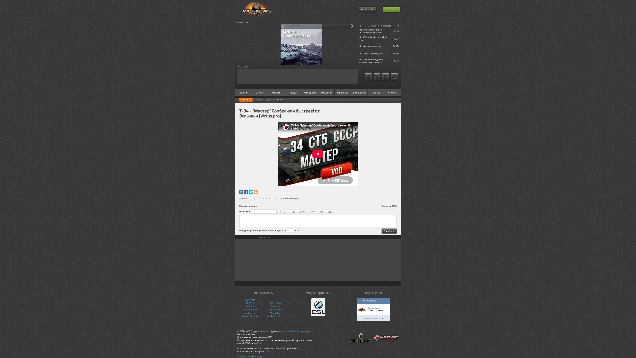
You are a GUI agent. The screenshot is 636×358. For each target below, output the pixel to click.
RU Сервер (309, 92)
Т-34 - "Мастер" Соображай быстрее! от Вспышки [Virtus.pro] (279, 113)
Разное (376, 92)
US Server (342, 92)
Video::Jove (275, 303)
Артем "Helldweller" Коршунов (295, 331)
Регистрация (367, 9)
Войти (391, 9)
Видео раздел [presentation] (263, 99)
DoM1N (250, 303)
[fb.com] (246, 192)
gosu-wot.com (250, 309)
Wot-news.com (374, 308)
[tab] (246, 99)
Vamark (266, 331)
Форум (392, 92)
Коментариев (291, 198)
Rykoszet (250, 299)
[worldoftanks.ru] (360, 345)
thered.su (275, 306)
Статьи (260, 92)
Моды (293, 92)
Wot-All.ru (275, 313)
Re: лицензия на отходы (370, 46)
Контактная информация (249, 356)
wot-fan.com (275, 309)
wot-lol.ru (250, 313)
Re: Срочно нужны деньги (371, 54)
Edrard (245, 198)
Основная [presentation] (245, 99)
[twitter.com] (251, 192)
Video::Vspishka (250, 316)
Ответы (276, 92)
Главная (243, 92)
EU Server (326, 92)
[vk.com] (241, 192)
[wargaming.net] (386, 345)
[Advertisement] (256, 44)
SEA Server (359, 92)
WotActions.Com (275, 316)
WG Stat (250, 306)
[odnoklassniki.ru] (256, 192)
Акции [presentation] (279, 99)
